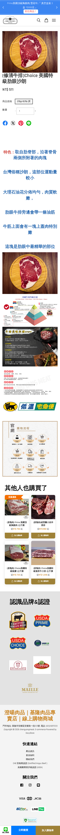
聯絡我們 (30, 759)
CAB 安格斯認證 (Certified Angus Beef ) (30, 763)
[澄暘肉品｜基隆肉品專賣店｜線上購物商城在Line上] (38, 786)
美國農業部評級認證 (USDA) (30, 767)
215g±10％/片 (24, 101)
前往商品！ (31, 11)
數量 (4, 109)
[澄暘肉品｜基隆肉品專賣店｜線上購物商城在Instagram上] (30, 786)
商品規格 (7, 101)
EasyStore (30, 733)
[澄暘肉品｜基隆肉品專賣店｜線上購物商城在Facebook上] (22, 786)
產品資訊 (30, 751)
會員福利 (30, 755)
